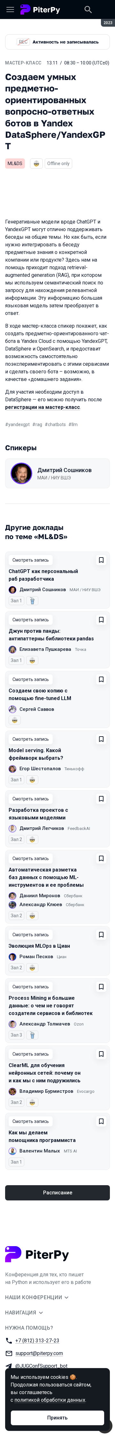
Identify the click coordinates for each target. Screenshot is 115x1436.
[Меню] (10, 9)
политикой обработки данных (49, 1400)
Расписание (57, 1193)
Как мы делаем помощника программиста (42, 1136)
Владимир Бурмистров (46, 1091)
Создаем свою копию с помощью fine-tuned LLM (40, 694)
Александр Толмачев (44, 1023)
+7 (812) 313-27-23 (37, 1341)
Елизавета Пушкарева (45, 649)
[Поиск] (88, 9)
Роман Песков (36, 956)
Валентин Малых (39, 1150)
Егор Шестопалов (40, 768)
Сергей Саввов (36, 709)
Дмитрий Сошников (64, 470)
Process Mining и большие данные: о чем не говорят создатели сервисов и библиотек (51, 1005)
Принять (57, 1418)
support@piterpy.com (39, 1353)
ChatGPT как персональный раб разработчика (43, 575)
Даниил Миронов (39, 895)
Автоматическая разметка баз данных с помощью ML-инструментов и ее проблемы (46, 877)
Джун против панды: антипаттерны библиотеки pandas (51, 635)
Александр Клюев (40, 904)
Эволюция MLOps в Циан (39, 946)
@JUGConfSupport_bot (41, 1366)
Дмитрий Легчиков (41, 828)
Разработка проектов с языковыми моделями (38, 814)
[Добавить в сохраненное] (101, 560)
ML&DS (15, 163)
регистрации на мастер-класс (42, 407)
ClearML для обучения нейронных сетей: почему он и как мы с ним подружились (44, 1073)
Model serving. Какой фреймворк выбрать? (36, 754)
